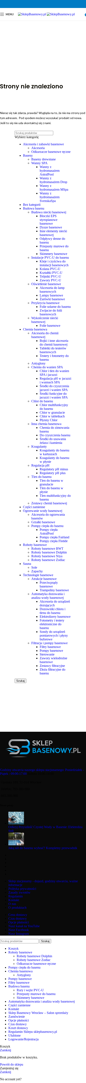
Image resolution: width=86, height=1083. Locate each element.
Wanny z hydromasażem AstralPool (49, 170)
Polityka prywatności (22, 888)
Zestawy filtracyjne (52, 665)
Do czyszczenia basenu (55, 435)
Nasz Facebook (18, 930)
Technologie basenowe (38, 575)
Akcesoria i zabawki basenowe (43, 144)
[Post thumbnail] (16, 823)
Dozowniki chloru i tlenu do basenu (52, 611)
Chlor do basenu (42, 401)
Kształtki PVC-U (51, 272)
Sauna (27, 563)
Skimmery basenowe (53, 254)
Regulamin (15, 896)
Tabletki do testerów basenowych (53, 350)
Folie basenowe (50, 325)
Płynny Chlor (48, 420)
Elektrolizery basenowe (55, 616)
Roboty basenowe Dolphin (49, 552)
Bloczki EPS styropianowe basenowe (48, 219)
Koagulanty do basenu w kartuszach (54, 452)
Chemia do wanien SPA (47, 367)
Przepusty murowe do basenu (36, 994)
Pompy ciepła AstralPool (49, 531)
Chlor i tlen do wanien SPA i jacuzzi (54, 372)
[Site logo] (32, 14)
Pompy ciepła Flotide (54, 541)
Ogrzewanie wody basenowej (42, 511)
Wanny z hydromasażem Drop (53, 180)
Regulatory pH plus (53, 473)
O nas (12, 904)
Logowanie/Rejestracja (23, 1039)
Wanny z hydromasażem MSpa (54, 187)
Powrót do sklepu (11, 1064)
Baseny (28, 155)
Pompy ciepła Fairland (54, 537)
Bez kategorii (31, 204)
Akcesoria (38, 148)
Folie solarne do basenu (55, 306)
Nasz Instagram (18, 933)
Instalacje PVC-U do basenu (50, 257)
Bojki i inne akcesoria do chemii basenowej (54, 342)
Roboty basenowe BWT (47, 548)
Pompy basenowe (51, 650)
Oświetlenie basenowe (46, 284)
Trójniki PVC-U (50, 276)
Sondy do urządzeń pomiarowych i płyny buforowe (54, 635)
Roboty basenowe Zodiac (48, 560)
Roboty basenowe (35, 545)
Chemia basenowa (35, 329)
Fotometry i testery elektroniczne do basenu (52, 624)
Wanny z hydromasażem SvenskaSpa (49, 197)
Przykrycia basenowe (45, 303)
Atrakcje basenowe (44, 579)
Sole (34, 567)
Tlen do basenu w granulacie (51, 482)
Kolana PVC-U (50, 269)
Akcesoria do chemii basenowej (44, 335)
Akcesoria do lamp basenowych (52, 289)
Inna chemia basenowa (46, 424)
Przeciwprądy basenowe (49, 584)
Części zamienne (34, 507)
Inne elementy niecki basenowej (53, 233)
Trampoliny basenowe (54, 590)
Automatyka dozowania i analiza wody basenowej (47, 595)
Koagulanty (39, 446)
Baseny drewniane (43, 159)
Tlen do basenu (41, 477)
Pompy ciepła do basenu (47, 526)
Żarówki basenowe (52, 299)
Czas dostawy (17, 918)
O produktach (17, 907)
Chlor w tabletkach (52, 416)
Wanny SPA (39, 163)
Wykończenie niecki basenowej (44, 320)
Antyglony (38, 363)
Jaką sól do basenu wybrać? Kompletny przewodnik (42, 848)
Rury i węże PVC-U (30, 990)
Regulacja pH (40, 465)
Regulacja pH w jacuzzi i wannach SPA (55, 380)
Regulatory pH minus (54, 469)
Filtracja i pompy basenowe (49, 643)
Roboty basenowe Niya (46, 556)
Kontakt (13, 900)
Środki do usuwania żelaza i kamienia (53, 440)
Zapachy (37, 571)
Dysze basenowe (51, 227)
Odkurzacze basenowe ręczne (51, 151)
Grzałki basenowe (43, 522)
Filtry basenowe (50, 647)
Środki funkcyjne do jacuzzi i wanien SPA (54, 395)
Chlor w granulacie (52, 412)
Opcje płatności (18, 922)
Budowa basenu (33, 208)
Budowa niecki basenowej (48, 212)
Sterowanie (47, 654)
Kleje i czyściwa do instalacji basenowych (54, 263)
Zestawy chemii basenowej (49, 503)
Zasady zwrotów (19, 892)
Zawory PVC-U (50, 280)
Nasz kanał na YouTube (24, 926)
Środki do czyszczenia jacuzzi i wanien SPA (54, 388)
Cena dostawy (17, 914)
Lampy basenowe (51, 295)
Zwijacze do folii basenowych (51, 312)
